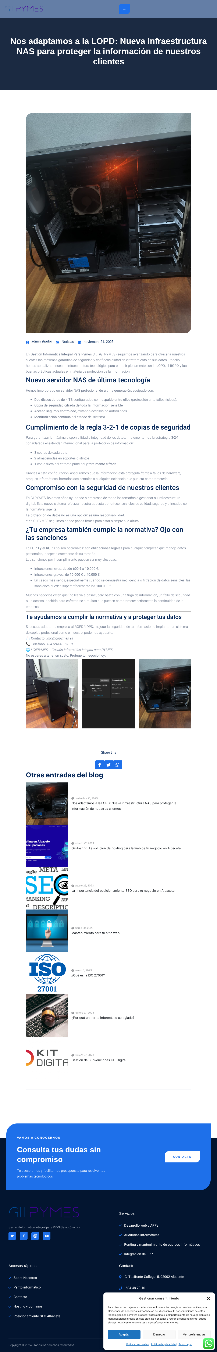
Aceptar (124, 1334)
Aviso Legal (185, 1344)
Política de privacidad (164, 1344)
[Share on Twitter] (108, 764)
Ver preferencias (194, 1334)
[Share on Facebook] (99, 764)
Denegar (159, 1334)
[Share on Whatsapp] (117, 764)
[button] (208, 1298)
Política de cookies (137, 1344)
